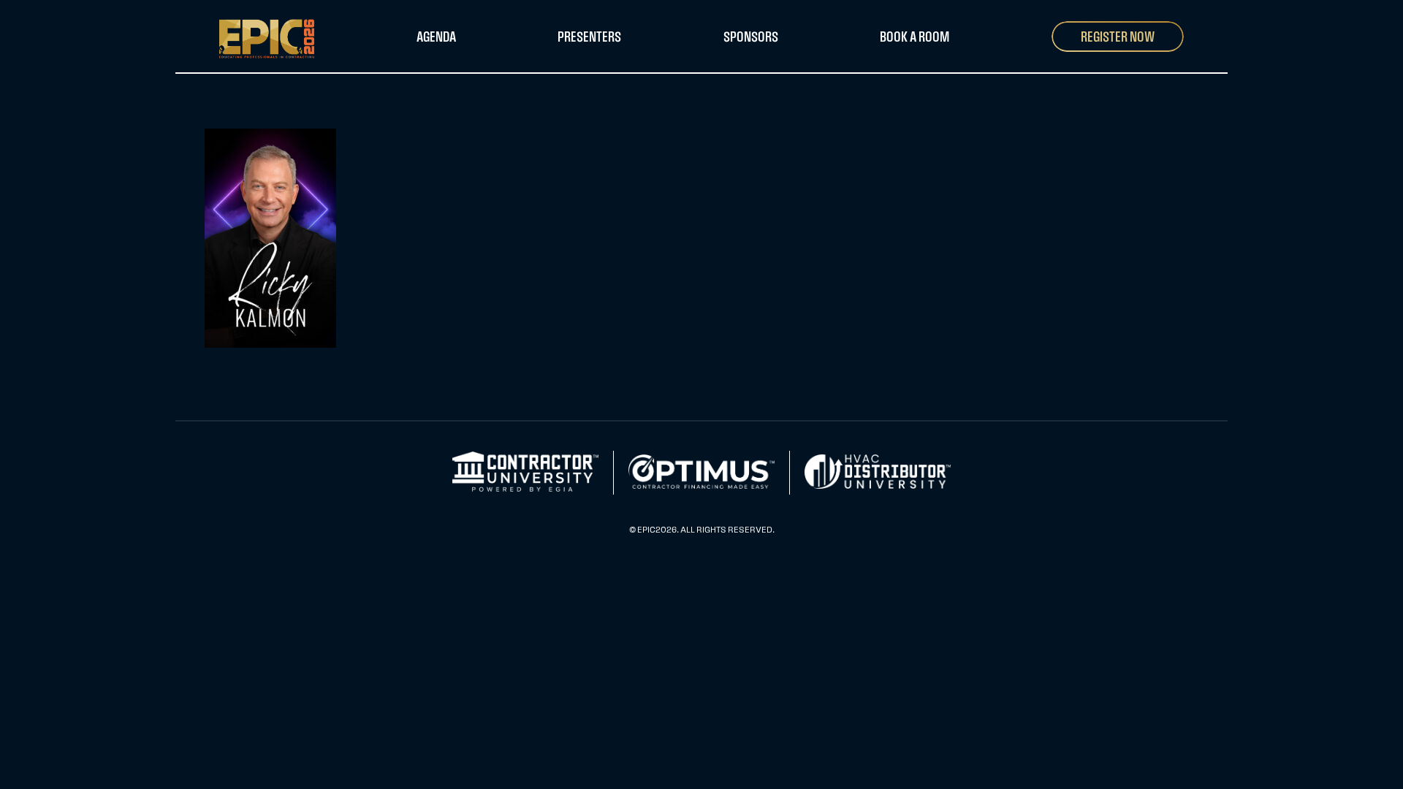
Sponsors (750, 36)
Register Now (1118, 36)
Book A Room (914, 36)
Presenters (589, 36)
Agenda (436, 36)
